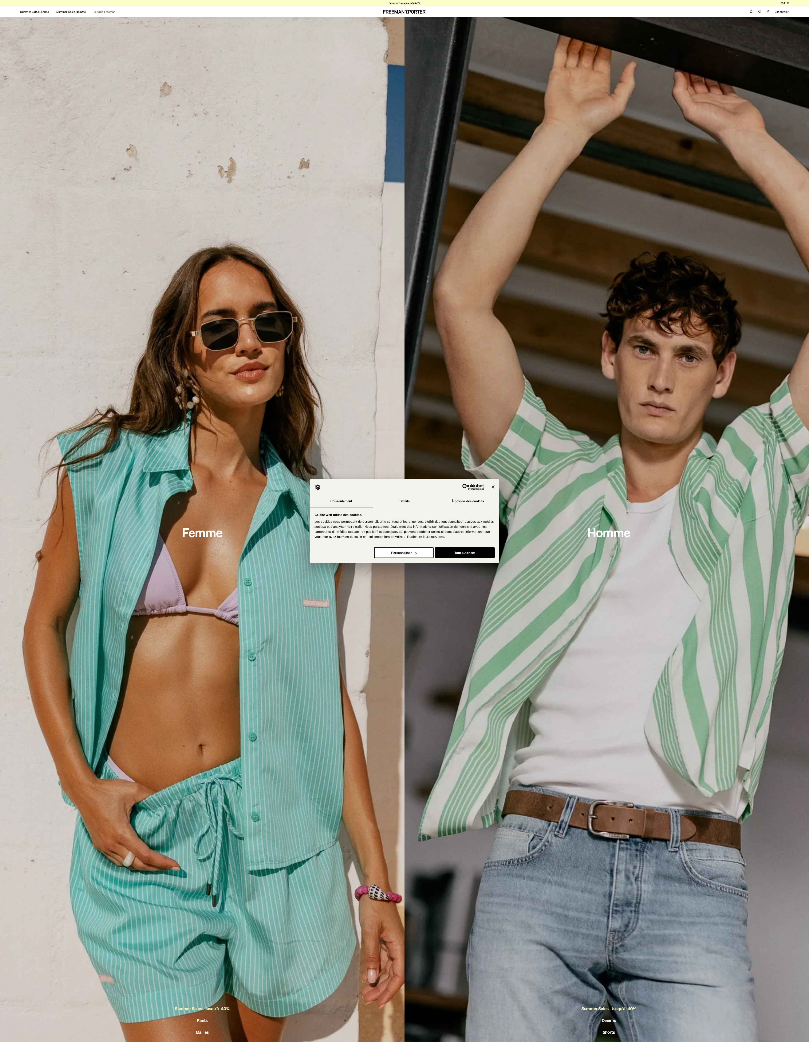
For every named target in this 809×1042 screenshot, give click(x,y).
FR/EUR (785, 3)
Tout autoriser (464, 553)
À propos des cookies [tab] (467, 501)
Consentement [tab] (341, 501)
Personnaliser (401, 553)
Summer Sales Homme (71, 12)
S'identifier (782, 12)
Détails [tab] (404, 501)
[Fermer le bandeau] (493, 487)
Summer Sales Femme (34, 12)
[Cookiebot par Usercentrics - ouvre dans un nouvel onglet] (465, 487)
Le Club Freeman (104, 12)
